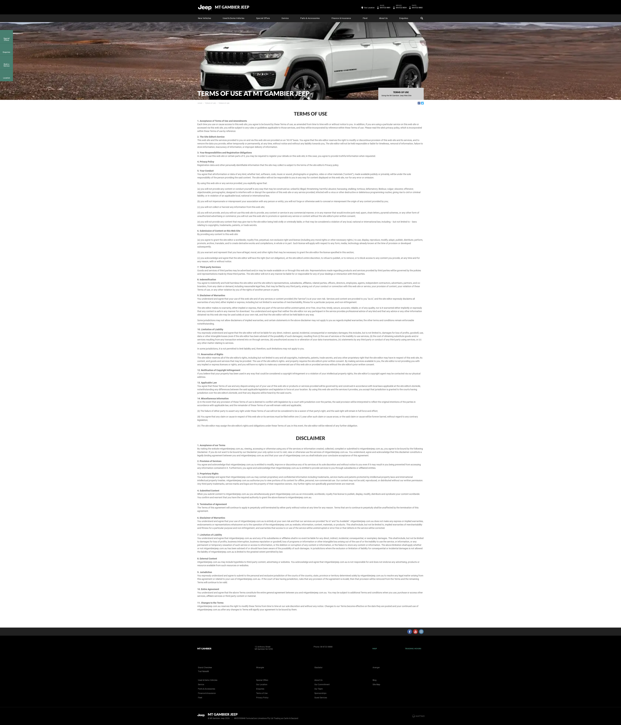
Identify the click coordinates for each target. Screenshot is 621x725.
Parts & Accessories (310, 18)
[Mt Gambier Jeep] (205, 7)
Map (374, 648)
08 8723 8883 (417, 7)
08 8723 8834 (401, 7)
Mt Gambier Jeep (232, 7)
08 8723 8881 (385, 7)
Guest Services (320, 698)
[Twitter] (422, 103)
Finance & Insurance (341, 18)
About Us (383, 18)
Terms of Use (210, 103)
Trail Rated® (203, 671)
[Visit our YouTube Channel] (415, 631)
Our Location (369, 8)
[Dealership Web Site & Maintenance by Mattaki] (418, 716)
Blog (374, 680)
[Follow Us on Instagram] (421, 631)
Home (200, 103)
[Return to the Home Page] (202, 716)
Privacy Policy (262, 698)
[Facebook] (419, 103)
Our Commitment (322, 684)
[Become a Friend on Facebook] (409, 631)
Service (285, 18)
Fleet (365, 18)
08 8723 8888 (326, 647)
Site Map (376, 684)
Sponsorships (320, 693)
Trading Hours (413, 648)
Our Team (318, 689)
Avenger (376, 667)
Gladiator (318, 667)
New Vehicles (204, 18)
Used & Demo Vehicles (233, 18)
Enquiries (403, 18)
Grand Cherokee (205, 667)
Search (421, 18)
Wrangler (260, 667)
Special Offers (263, 18)
